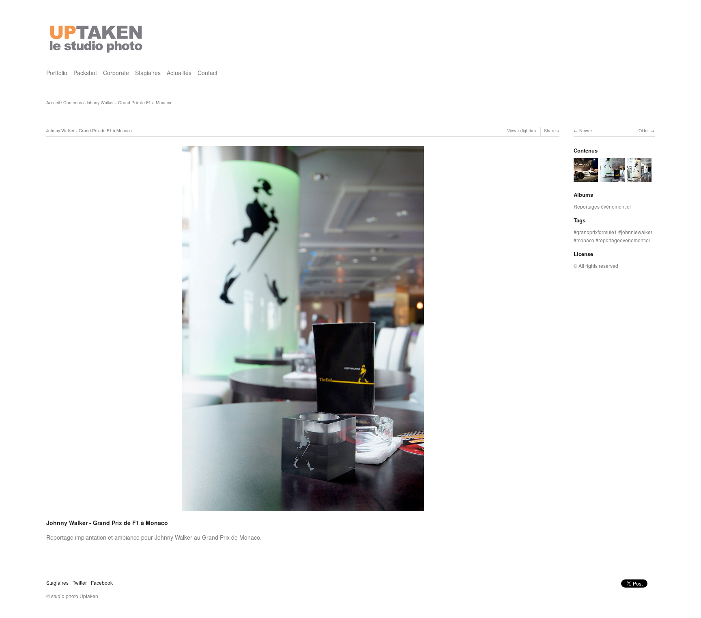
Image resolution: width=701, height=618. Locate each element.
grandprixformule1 (596, 231)
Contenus (72, 102)
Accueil (53, 102)
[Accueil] (97, 36)
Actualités (179, 73)
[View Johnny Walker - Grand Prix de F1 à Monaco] (586, 178)
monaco (585, 240)
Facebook (102, 582)
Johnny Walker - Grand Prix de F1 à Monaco (128, 102)
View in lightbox (522, 130)
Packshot (85, 73)
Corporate (116, 73)
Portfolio (56, 73)
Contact (207, 73)
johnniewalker (636, 231)
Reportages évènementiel (602, 206)
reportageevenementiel (624, 240)
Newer (585, 130)
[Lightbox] (303, 512)
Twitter (80, 582)
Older (644, 130)
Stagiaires (148, 73)
